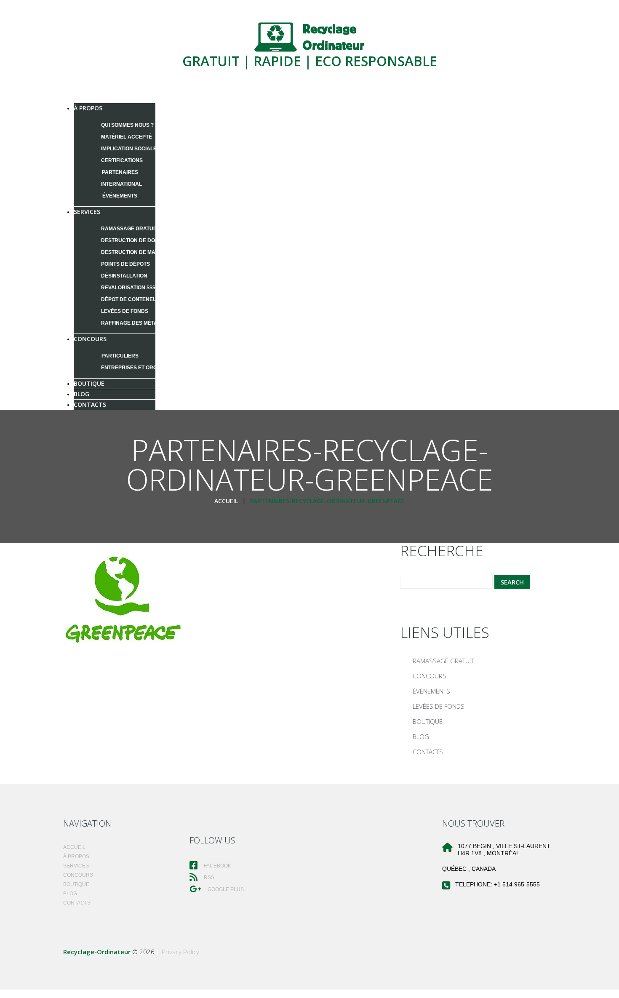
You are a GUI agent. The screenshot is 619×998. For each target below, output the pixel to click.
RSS (208, 878)
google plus (225, 889)
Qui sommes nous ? (127, 125)
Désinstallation (124, 276)
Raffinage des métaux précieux (146, 323)
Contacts (90, 404)
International (121, 184)
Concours (90, 339)
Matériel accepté (126, 137)
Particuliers (120, 356)
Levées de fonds (124, 311)
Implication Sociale (129, 149)
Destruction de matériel (137, 252)
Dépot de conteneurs (132, 299)
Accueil (226, 501)
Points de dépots (125, 264)
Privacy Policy (180, 951)
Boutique (428, 721)
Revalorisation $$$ (128, 288)
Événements (119, 196)
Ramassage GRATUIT (129, 229)
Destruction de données (137, 240)
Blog (421, 736)
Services (87, 212)
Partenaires (120, 172)
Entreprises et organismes (140, 368)
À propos (88, 108)
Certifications (122, 160)
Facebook (217, 866)
